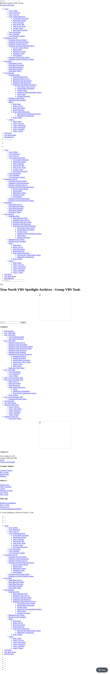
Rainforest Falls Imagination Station (29, 92)
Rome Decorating (19, 108)
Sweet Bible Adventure (21, 18)
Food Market (17, 55)
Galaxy (11, 120)
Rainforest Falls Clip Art (21, 79)
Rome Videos (17, 118)
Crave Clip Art (14, 15)
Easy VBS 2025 (9, 335)
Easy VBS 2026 (9, 341)
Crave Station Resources (17, 16)
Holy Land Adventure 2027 (13, 397)
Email (2, 460)
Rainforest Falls (14, 75)
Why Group (4, 494)
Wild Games (21, 94)
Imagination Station (19, 20)
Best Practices (9, 137)
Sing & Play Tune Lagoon (26, 86)
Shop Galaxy (17, 121)
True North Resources (16, 339)
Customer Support (6, 470)
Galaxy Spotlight (18, 129)
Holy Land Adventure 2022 (13, 378)
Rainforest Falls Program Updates (20, 348)
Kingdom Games (18, 53)
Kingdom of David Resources (19, 42)
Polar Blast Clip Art (15, 63)
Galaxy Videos (18, 131)
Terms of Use (4, 507)
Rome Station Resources (21, 112)
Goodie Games (18, 28)
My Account (4, 472)
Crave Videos (13, 11)
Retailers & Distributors (8, 503)
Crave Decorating (15, 32)
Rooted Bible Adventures (25, 88)
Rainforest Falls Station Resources (24, 85)
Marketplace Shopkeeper (25, 116)
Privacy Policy (5, 505)
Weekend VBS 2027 (11, 416)
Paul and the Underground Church (29, 114)
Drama (15, 389)
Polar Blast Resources (16, 67)
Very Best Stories (10, 135)
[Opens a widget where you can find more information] (102, 670)
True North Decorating (16, 337)
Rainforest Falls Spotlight (17, 100)
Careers (2, 489)
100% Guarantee (5, 487)
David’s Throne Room (20, 48)
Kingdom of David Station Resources (21, 46)
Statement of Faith (6, 491)
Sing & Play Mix (18, 24)
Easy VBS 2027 (9, 370)
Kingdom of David (10, 38)
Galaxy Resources (19, 127)
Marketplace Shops (19, 51)
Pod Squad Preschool (20, 30)
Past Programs (9, 73)
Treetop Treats (22, 90)
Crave (6, 9)
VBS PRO (8, 133)
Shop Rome (17, 104)
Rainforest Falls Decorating (22, 81)
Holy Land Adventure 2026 (13, 380)
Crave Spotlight (14, 34)
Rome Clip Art (18, 106)
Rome (11, 102)
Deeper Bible (17, 50)
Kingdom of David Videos (18, 40)
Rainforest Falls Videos (16, 98)
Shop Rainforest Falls (20, 77)
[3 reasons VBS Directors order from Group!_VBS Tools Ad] (55, 320)
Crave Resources (14, 13)
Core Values (4, 492)
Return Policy (4, 474)
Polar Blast (8, 61)
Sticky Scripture (18, 22)
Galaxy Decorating (19, 125)
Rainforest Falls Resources (22, 83)
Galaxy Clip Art (18, 123)
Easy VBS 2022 (9, 333)
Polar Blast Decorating (16, 65)
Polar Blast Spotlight (16, 69)
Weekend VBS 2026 (11, 405)
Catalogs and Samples (7, 462)
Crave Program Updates (17, 36)
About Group (4, 485)
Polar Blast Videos (15, 71)
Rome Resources (18, 110)
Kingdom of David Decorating (19, 57)
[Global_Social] (55, 448)
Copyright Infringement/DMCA (11, 509)
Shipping (3, 476)
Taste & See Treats (19, 26)
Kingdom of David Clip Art (18, 44)
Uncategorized (9, 401)
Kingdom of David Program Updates (21, 59)
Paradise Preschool (23, 96)
